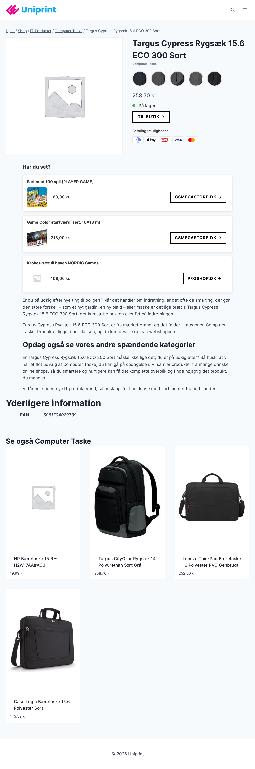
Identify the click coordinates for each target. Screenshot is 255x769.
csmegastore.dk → (198, 196)
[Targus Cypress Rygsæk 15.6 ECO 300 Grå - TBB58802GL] (196, 78)
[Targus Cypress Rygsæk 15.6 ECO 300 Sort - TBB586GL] (214, 78)
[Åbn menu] (244, 10)
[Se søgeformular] (232, 9)
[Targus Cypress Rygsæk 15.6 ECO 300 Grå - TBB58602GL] (177, 78)
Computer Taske (144, 64)
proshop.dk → (205, 278)
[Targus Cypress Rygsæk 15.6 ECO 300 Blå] (139, 78)
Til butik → (151, 116)
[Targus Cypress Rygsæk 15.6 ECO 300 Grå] (158, 78)
